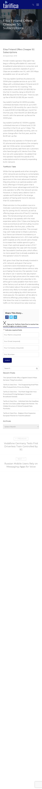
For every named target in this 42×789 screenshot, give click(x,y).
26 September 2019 (10, 56)
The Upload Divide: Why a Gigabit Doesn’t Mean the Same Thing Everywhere (20, 379)
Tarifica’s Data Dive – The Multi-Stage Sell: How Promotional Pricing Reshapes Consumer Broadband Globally (20, 394)
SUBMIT (7, 360)
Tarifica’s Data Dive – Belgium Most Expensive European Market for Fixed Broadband (19, 414)
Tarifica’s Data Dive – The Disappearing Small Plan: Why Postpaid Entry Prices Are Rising (20, 386)
